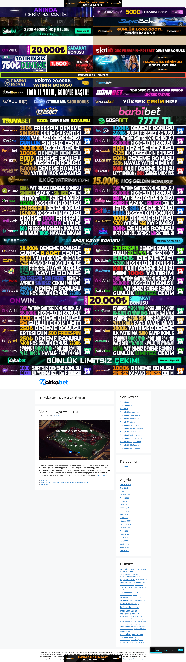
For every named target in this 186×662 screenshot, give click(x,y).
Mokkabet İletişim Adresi (129, 412)
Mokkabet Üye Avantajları (59, 412)
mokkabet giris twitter (140, 600)
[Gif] (93, 180)
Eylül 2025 (124, 491)
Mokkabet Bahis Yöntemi (129, 419)
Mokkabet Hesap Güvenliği (130, 442)
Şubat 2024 (124, 541)
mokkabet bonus (139, 585)
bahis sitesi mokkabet (128, 569)
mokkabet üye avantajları (66, 482)
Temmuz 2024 (125, 524)
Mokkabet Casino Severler (130, 415)
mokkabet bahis (138, 582)
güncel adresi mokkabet (128, 576)
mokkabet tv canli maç (139, 626)
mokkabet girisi (127, 600)
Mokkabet (44, 480)
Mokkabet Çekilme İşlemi (130, 425)
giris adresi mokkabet (125, 574)
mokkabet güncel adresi (126, 616)
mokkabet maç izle (138, 619)
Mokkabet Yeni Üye (127, 422)
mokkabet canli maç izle (138, 587)
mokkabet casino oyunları (128, 595)
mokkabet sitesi (139, 624)
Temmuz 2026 (125, 485)
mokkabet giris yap (129, 603)
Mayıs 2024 (124, 531)
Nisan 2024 (124, 534)
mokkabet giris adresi (140, 597)
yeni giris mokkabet (138, 642)
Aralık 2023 (124, 547)
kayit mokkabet (127, 579)
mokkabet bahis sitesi (127, 585)
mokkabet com (127, 597)
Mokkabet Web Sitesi (125, 631)
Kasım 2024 (124, 511)
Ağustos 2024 (125, 521)
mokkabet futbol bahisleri (49, 482)
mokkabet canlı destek (129, 592)
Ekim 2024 (124, 514)
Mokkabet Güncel (129, 611)
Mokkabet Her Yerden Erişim (131, 438)
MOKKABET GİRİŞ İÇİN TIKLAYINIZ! (93, 75)
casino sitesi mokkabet (129, 572)
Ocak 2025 (124, 505)
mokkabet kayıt (138, 616)
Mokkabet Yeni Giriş (125, 640)
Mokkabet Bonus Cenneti (130, 448)
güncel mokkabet (140, 576)
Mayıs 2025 (124, 498)
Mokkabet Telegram (126, 626)
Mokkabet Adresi (126, 402)
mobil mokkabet (141, 579)
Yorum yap (44, 484)
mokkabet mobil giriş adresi (127, 621)
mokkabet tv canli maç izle (126, 629)
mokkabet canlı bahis (125, 590)
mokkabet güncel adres (131, 614)
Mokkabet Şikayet (137, 640)
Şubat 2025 (124, 501)
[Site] (46, 130)
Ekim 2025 (124, 488)
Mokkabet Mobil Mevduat (130, 435)
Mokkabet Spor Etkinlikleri (130, 432)
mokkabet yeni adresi (128, 637)
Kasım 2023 (124, 551)
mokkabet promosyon (127, 624)
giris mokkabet (135, 574)
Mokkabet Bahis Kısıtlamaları (131, 429)
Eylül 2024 (124, 518)
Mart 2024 (124, 538)
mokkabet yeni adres (82, 482)
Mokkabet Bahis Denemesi (130, 445)
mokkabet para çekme (140, 621)
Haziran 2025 (125, 495)
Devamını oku (103, 475)
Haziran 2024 (125, 528)
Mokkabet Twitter (140, 629)
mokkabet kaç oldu (126, 619)
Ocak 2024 (124, 544)
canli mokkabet (142, 569)
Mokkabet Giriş (126, 405)
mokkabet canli (125, 587)
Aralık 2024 (124, 508)
